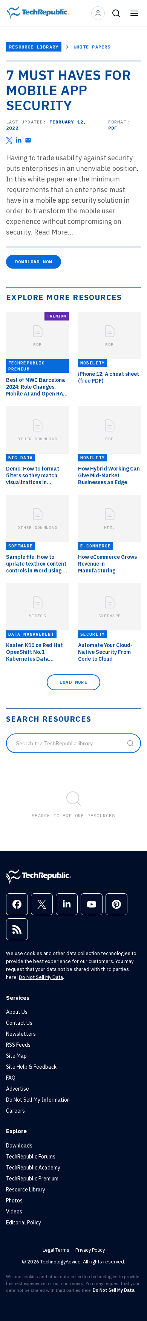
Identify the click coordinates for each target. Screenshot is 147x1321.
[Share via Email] (28, 140)
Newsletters (21, 1033)
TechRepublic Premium (32, 1178)
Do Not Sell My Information (38, 1099)
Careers (15, 1110)
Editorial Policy (23, 1222)
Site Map (16, 1055)
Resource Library (33, 47)
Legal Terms (56, 1250)
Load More (73, 682)
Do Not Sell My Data (41, 977)
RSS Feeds (18, 1044)
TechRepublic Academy (33, 1167)
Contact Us (19, 1022)
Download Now (33, 261)
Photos (14, 1200)
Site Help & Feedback (31, 1066)
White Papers (92, 47)
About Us (17, 1011)
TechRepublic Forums (30, 1156)
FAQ (10, 1077)
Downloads (19, 1145)
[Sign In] (98, 13)
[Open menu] (134, 13)
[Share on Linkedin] (18, 140)
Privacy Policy (90, 1250)
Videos (14, 1211)
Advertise (17, 1088)
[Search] (116, 13)
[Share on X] (9, 140)
